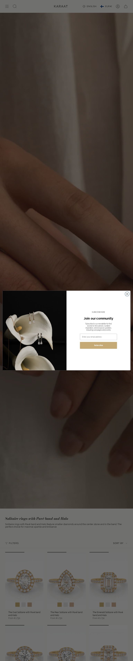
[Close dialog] (127, 294)
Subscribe (98, 345)
